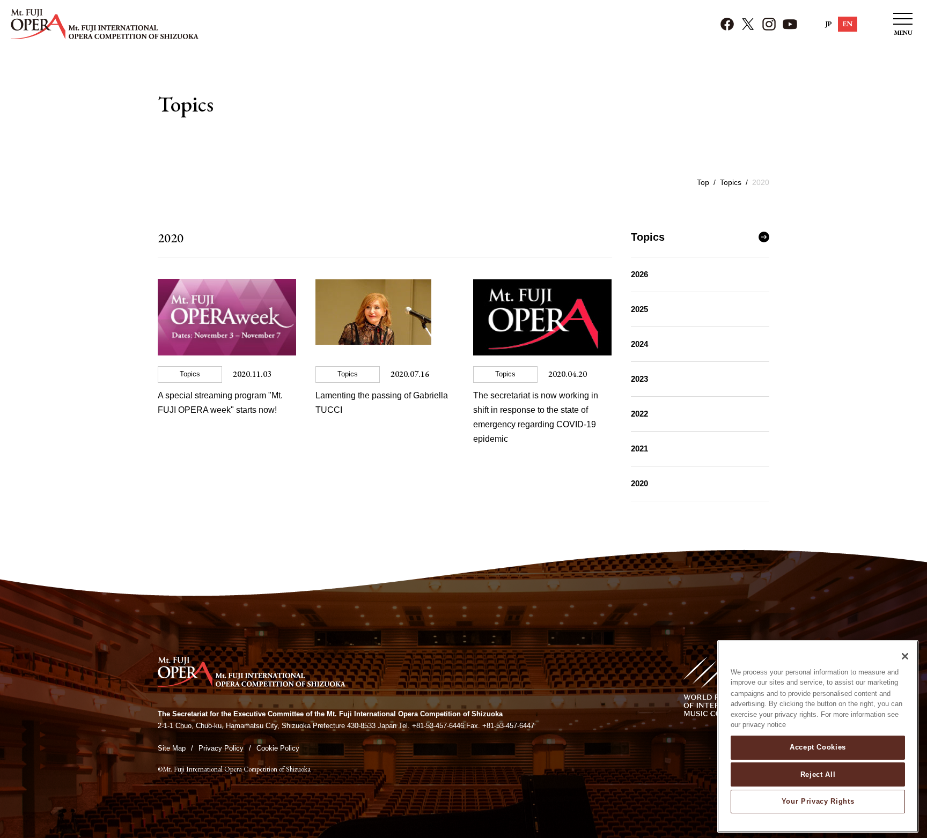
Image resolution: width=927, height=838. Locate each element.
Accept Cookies (818, 747)
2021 (639, 448)
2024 (639, 343)
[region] (817, 736)
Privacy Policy (221, 748)
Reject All (818, 774)
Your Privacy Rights (818, 801)
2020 (639, 483)
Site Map (172, 748)
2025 (639, 309)
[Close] (905, 656)
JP (828, 23)
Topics (730, 182)
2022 (639, 413)
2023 (639, 378)
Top (703, 182)
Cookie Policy (277, 748)
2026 (639, 274)
